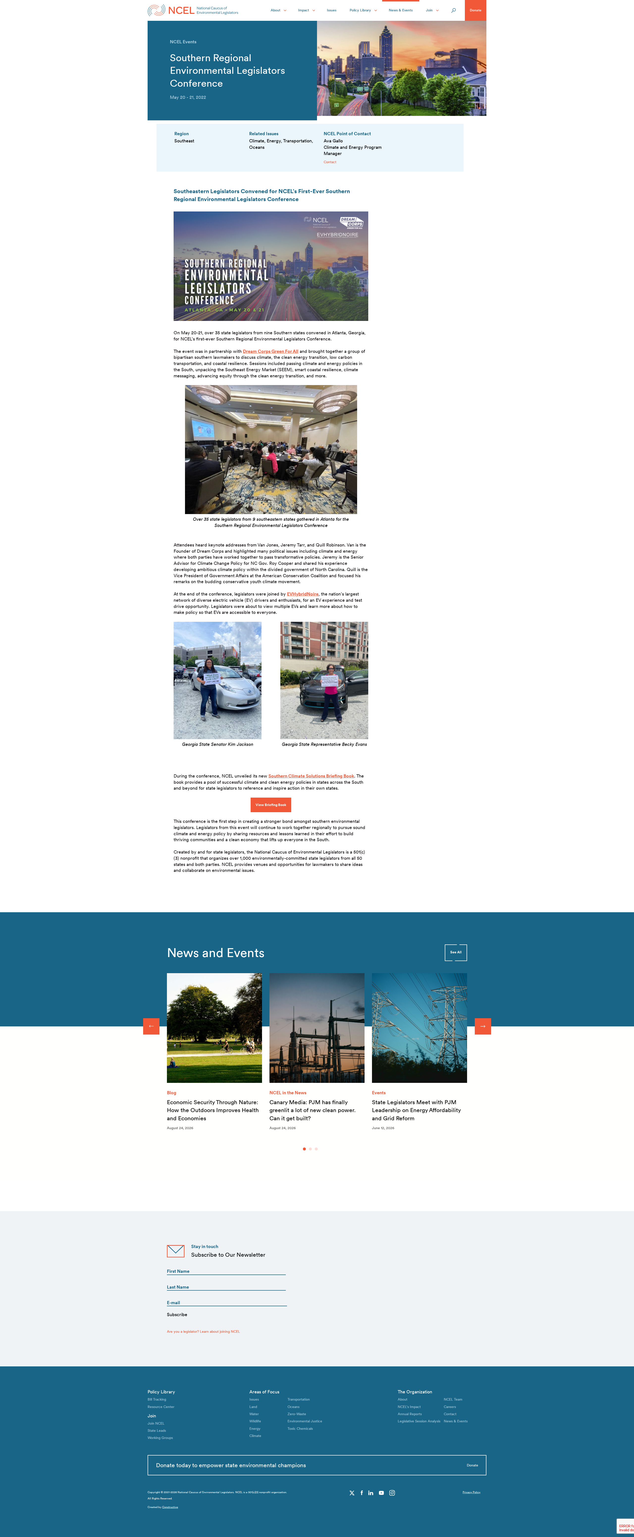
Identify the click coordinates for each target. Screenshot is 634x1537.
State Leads (157, 1431)
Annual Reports (410, 1414)
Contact (330, 162)
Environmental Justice (305, 1421)
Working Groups (160, 1438)
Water (254, 1414)
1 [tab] (304, 1148)
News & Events (401, 10)
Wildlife (255, 1421)
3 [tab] (316, 1148)
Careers (450, 1407)
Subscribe (177, 1314)
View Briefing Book (271, 805)
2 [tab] (310, 1148)
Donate (475, 10)
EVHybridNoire (302, 594)
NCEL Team (453, 1399)
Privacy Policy (471, 1492)
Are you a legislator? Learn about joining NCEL (203, 1331)
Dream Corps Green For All (270, 351)
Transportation (299, 1399)
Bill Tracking (157, 1399)
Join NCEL (156, 1423)
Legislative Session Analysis (419, 1421)
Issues (331, 10)
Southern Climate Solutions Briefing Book (311, 776)
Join (429, 10)
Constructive (170, 1507)
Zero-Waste (297, 1414)
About (275, 10)
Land (253, 1407)
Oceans (293, 1407)
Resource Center (161, 1407)
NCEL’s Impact (409, 1407)
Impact (303, 10)
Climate (255, 1436)
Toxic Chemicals (300, 1429)
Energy (255, 1429)
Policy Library (360, 10)
